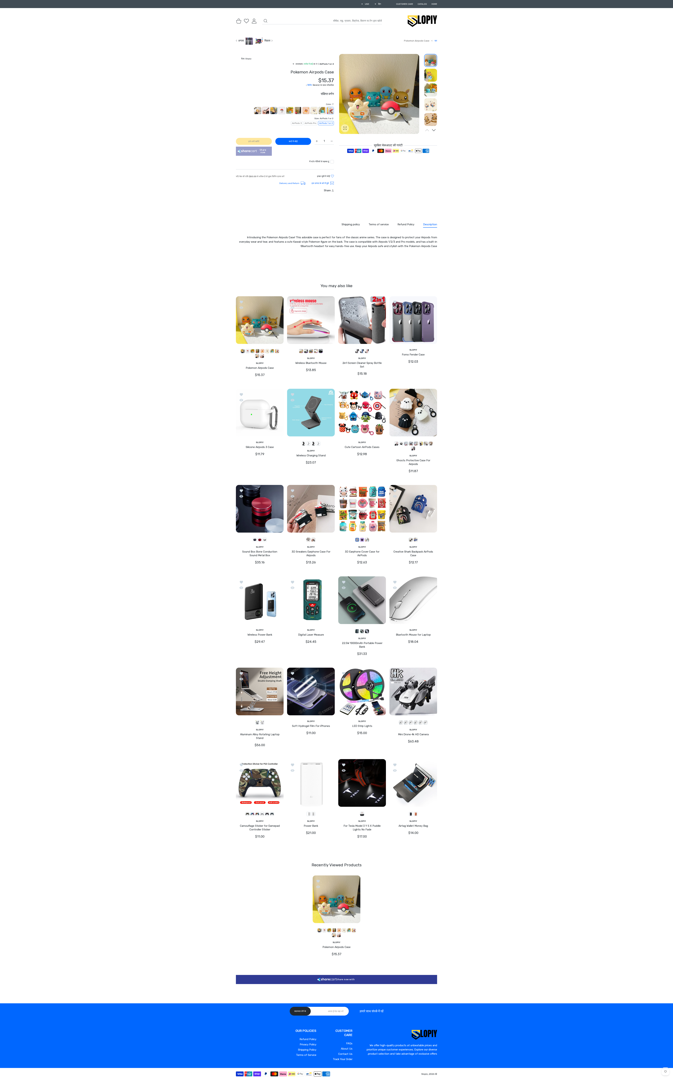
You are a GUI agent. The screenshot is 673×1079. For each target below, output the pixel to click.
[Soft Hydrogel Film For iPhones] (311, 691)
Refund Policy (308, 1039)
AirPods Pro (310, 123)
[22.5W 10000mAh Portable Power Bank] (362, 600)
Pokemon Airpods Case (260, 367)
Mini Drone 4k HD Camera (413, 734)
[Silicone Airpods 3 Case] (260, 412)
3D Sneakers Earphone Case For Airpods (311, 553)
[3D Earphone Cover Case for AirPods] (362, 509)
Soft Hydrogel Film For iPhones (311, 726)
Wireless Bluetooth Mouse (311, 363)
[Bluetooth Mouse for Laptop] (413, 600)
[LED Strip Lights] (362, 691)
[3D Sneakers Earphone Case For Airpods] (311, 509)
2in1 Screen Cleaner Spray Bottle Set (362, 364)
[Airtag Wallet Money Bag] (413, 783)
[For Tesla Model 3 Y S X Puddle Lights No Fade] (362, 783)
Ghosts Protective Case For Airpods (413, 462)
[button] (433, 130)
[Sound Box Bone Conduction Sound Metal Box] (260, 509)
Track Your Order (342, 1059)
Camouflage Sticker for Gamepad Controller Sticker (260, 827)
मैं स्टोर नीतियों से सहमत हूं (319, 161)
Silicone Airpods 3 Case (260, 447)
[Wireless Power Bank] (260, 600)
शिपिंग (309, 85)
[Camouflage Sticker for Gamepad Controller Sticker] (260, 783)
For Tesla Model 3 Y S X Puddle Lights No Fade (362, 827)
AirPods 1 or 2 (326, 123)
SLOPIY (413, 349)
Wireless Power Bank (259, 634)
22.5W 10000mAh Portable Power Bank (362, 645)
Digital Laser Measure (311, 634)
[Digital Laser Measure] (311, 600)
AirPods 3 (297, 123)
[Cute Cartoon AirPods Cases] (362, 412)
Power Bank (311, 825)
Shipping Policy (307, 1049)
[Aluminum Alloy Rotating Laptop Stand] (260, 691)
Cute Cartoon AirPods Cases (362, 447)
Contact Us (345, 1054)
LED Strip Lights (362, 726)
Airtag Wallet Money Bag (413, 825)
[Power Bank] (311, 783)
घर (436, 40)
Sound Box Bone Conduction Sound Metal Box (259, 553)
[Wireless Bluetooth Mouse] (311, 320)
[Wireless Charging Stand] (311, 412)
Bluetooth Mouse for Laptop (413, 634)
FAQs (349, 1043)
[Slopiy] (422, 21)
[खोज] (265, 20)
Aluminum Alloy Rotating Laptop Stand (260, 736)
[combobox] (322, 21)
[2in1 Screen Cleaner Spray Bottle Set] (362, 320)
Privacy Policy (308, 1044)
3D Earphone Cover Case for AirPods (362, 553)
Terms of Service (306, 1055)
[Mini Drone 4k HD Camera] (413, 691)
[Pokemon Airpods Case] (260, 320)
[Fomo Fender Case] (413, 320)
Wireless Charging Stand (311, 455)
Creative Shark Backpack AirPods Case (413, 553)
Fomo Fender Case (413, 354)
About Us (346, 1048)
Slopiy (424, 1074)
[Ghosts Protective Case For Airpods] (413, 412)
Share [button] (327, 190)
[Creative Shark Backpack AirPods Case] (413, 509)
